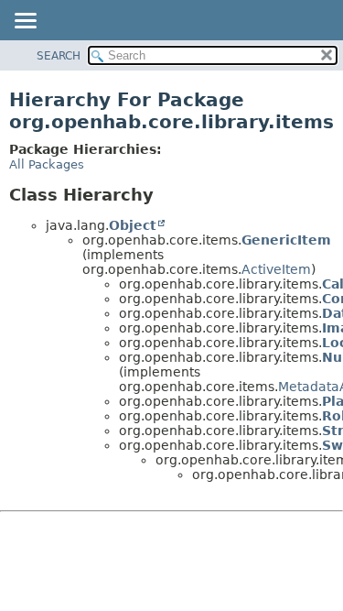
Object (132, 225)
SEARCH (58, 55)
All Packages (46, 164)
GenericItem (286, 240)
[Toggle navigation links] (24, 22)
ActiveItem (276, 269)
